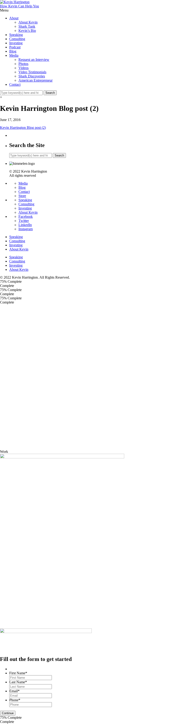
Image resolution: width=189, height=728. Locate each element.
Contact (15, 84)
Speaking (16, 35)
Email (14, 691)
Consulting (17, 39)
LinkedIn (25, 225)
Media (13, 55)
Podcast (15, 47)
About (13, 18)
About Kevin (28, 22)
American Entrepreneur (35, 80)
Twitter (23, 221)
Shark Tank (26, 26)
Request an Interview (33, 60)
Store (22, 196)
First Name (18, 673)
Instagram (25, 229)
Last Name (18, 682)
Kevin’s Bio (27, 30)
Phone (14, 700)
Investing (16, 43)
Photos (23, 64)
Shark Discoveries (31, 76)
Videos (23, 68)
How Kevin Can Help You (19, 6)
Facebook (25, 216)
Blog (12, 51)
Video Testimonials (32, 72)
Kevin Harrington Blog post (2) (23, 128)
